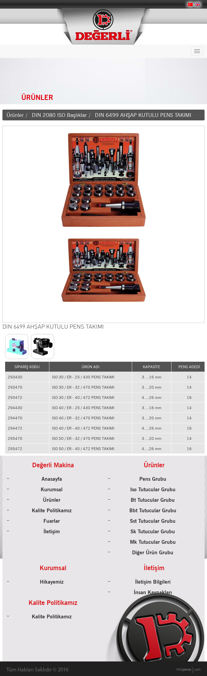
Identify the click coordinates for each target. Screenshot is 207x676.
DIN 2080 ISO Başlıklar (59, 115)
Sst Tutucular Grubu (152, 521)
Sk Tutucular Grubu (152, 531)
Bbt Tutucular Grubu (152, 510)
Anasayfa (52, 479)
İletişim (51, 531)
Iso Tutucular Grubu (152, 489)
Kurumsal (52, 489)
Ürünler (14, 115)
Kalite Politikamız (52, 510)
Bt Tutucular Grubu (153, 500)
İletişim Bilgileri (153, 582)
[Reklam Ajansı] (189, 670)
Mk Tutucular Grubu (153, 542)
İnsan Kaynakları (153, 592)
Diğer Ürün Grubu (152, 552)
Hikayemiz (52, 582)
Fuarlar (51, 521)
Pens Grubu (152, 479)
